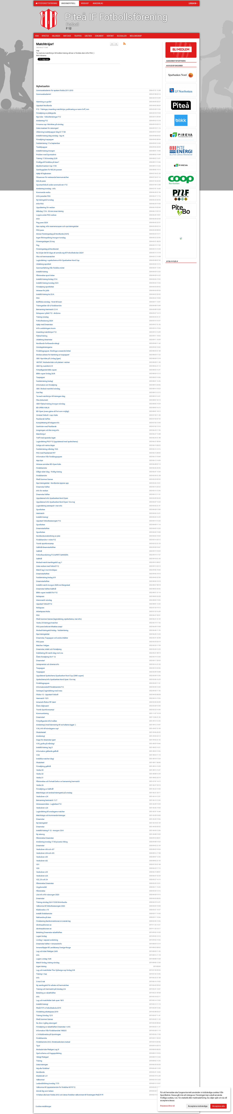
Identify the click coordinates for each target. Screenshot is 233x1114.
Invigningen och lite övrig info (47, 430)
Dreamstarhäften (42, 528)
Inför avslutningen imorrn (46, 328)
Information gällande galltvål (47, 751)
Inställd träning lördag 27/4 (46, 279)
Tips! (38, 1046)
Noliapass (40, 596)
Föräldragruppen (42, 683)
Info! (38, 219)
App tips (39, 460)
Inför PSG (40, 204)
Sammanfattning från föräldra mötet (50, 268)
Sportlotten (40, 510)
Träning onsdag (42, 317)
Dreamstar (40, 819)
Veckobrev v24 (42, 876)
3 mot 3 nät (40, 981)
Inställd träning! (42, 517)
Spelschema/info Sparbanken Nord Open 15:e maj (55, 679)
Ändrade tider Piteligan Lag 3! (47, 1049)
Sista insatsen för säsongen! (47, 128)
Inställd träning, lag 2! (44, 747)
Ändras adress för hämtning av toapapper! (52, 355)
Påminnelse (40, 891)
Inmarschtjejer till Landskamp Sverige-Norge (53, 948)
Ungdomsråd (41, 887)
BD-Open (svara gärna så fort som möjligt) (52, 411)
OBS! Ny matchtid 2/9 (44, 366)
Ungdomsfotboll (68, 3)
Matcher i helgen (42, 645)
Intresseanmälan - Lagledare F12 (48, 804)
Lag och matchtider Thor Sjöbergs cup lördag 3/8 (55, 970)
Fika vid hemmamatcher (45, 257)
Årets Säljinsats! (42, 706)
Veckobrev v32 (42, 861)
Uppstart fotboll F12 (44, 604)
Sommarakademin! (43, 94)
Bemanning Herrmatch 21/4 (46, 309)
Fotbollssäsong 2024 (44, 321)
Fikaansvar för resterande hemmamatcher (52, 177)
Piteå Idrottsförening (47, 3)
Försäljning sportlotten (45, 287)
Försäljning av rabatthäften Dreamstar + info (53, 1027)
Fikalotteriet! (41, 732)
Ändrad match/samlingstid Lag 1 (49, 562)
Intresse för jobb (42, 291)
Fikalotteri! (40, 763)
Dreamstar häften (43, 487)
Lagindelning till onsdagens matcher (50, 812)
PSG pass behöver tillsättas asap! (49, 627)
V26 (37, 868)
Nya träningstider (42, 634)
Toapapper (40, 377)
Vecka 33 (39, 770)
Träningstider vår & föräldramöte (48, 306)
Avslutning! (40, 736)
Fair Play (39, 392)
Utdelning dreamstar (44, 340)
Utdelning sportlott (43, 264)
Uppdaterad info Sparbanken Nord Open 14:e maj (55, 502)
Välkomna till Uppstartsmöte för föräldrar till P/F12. (56, 1087)
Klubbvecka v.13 (42, 910)
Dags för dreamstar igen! (46, 740)
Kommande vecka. (43, 192)
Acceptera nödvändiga (197, 1106)
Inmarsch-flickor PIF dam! (46, 702)
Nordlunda (40, 1072)
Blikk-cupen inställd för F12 (46, 593)
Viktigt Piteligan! (42, 1057)
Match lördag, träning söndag (47, 963)
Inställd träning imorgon (45, 151)
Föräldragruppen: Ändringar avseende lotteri (53, 351)
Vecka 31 (39, 778)
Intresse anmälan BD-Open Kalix (48, 464)
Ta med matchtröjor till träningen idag (50, 396)
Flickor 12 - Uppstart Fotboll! (47, 695)
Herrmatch (40, 513)
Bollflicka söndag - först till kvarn (49, 302)
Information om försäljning (46, 385)
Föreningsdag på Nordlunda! (47, 249)
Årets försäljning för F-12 (46, 657)
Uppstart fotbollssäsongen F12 (48, 521)
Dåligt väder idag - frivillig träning (49, 472)
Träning (39, 1061)
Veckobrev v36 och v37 (45, 849)
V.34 (38, 755)
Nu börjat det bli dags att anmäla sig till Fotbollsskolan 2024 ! (60, 253)
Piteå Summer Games (44, 479)
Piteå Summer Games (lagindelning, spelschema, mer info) (59, 619)
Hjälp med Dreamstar (44, 325)
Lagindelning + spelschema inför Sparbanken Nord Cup (57, 260)
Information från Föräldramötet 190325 (51, 1031)
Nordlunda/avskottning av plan (48, 536)
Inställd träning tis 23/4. (45, 294)
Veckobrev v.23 (42, 808)
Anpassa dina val (167, 1106)
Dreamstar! (40, 661)
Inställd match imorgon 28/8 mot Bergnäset (53, 585)
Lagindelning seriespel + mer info (49, 506)
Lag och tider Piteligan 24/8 (46, 951)
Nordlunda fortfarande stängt (47, 343)
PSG (38, 298)
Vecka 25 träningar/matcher (47, 623)
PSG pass (40, 230)
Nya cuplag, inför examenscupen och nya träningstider (57, 226)
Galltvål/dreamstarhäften (46, 547)
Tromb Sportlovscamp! (45, 710)
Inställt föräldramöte (44, 914)
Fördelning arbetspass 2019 (47, 1012)
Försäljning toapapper (45, 139)
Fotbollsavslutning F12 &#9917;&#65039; (52, 555)
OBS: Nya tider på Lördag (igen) (48, 358)
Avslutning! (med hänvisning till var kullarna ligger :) (56, 725)
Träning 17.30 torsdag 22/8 (46, 158)
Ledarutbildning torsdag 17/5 (47, 1083)
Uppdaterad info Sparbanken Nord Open (52, 498)
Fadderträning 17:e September (48, 143)
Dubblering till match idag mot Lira (49, 653)
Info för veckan (42, 491)
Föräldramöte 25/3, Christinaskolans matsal (53, 1042)
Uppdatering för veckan (45, 207)
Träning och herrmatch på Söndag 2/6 (51, 989)
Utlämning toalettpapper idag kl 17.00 (51, 132)
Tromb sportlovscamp (45, 544)
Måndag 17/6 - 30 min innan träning (50, 211)
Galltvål (39, 551)
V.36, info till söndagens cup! (47, 729)
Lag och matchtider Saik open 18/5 (50, 1000)
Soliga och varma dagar (45, 445)
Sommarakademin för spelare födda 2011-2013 (54, 90)
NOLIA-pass (41, 181)
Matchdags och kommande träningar (50, 815)
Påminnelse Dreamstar (45, 838)
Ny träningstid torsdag (45, 200)
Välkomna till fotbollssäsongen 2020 (50, 906)
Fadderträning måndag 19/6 (47, 449)
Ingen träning (41, 966)
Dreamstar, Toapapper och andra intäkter (52, 638)
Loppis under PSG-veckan (46, 215)
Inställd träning (42, 272)
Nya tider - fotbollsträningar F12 (48, 117)
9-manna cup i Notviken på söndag (49, 124)
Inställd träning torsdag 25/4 (47, 283)
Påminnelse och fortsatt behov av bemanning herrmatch (58, 781)
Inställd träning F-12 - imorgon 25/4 (49, 830)
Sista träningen (42, 1065)
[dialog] (193, 1099)
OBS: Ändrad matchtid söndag (48, 389)
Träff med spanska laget (45, 438)
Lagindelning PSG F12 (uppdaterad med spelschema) (57, 442)
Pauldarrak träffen (43, 419)
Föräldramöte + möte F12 (46, 540)
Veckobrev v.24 (42, 796)
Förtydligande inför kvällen (46, 721)
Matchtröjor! (45, 44)
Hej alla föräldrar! (42, 1068)
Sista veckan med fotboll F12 (47, 566)
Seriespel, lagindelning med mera (49, 691)
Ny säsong (40, 834)
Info (37, 955)
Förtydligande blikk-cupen (46, 370)
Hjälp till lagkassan (43, 173)
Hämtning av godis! (43, 102)
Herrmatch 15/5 (42, 698)
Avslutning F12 (42, 121)
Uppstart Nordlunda (44, 106)
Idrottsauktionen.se (43, 925)
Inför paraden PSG (43, 196)
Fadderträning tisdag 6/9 (46, 577)
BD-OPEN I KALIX (42, 408)
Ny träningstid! (41, 823)
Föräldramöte (41, 468)
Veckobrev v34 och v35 (45, 853)
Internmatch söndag (44, 600)
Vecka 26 (39, 785)
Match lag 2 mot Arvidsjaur (46, 570)
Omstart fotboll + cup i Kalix (47, 415)
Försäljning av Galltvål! (45, 789)
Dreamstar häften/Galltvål (46, 589)
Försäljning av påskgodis (46, 113)
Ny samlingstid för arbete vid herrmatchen (52, 985)
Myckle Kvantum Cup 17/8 (46, 166)
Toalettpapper (41, 147)
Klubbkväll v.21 (42, 1076)
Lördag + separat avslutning (47, 940)
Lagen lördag (41, 936)
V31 (37, 864)
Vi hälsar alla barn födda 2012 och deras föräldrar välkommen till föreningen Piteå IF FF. (70, 1095)
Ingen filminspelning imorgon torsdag (51, 238)
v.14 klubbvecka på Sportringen (48, 1034)
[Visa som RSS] (124, 44)
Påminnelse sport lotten (45, 275)
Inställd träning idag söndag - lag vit (50, 136)
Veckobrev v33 (42, 857)
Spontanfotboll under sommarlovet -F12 (51, 185)
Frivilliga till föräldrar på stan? (47, 162)
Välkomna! (40, 1080)
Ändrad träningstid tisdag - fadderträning (52, 630)
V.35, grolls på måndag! (45, 744)
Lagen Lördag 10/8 (43, 959)
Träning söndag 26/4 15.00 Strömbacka (51, 902)
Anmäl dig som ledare (44, 1091)
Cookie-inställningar (43, 1106)
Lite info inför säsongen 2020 (47, 895)
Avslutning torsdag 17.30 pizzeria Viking (52, 842)
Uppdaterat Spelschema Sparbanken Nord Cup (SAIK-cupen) (60, 676)
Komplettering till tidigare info (47, 423)
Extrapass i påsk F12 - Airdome (48, 313)
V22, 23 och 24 (42, 880)
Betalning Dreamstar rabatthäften (49, 932)
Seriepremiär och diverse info (47, 664)
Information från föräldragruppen (49, 457)
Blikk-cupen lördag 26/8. (45, 374)
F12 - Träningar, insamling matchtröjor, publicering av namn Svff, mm (62, 109)
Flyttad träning (41, 336)
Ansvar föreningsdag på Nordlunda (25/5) (52, 234)
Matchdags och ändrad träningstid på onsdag (54, 793)
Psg (37, 245)
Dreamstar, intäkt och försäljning (48, 649)
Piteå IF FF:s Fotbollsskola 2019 (48, 1008)
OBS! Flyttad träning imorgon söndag (50, 404)
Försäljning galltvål (43, 766)
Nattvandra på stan (43, 917)
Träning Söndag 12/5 (44, 1015)
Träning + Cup (41, 974)
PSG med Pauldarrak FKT (45, 453)
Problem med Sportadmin (46, 155)
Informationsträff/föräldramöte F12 (50, 687)
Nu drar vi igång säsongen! (46, 1023)
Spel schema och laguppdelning (48, 1053)
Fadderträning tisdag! (44, 381)
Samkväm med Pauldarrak (46, 426)
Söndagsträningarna (44, 347)
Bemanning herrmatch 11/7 (46, 800)
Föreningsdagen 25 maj (45, 241)
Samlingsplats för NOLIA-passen (49, 170)
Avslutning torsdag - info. (46, 189)
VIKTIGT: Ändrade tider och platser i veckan (53, 362)
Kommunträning (42, 713)
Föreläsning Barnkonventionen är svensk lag (53, 921)
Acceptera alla (218, 1106)
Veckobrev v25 (42, 872)
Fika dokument (42, 400)
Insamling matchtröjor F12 (46, 332)
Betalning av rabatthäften (46, 993)
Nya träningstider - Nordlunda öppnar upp (52, 483)
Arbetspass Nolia (43, 611)
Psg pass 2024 (42, 223)
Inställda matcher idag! (45, 759)
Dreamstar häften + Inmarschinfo (49, 944)
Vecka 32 (39, 774)
